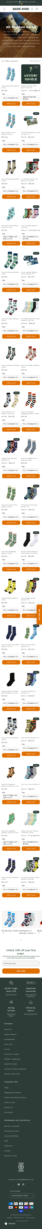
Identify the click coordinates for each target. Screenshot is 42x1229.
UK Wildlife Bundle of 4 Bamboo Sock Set (29, 180)
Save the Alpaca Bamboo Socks (10, 1064)
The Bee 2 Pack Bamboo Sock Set (29, 1157)
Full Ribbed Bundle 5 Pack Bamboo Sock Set (30, 319)
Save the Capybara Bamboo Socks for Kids (10, 785)
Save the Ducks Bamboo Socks (10, 738)
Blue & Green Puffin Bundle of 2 (28, 645)
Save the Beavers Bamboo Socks (11, 366)
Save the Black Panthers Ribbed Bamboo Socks (10, 692)
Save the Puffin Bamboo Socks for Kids (10, 226)
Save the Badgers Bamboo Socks (30, 366)
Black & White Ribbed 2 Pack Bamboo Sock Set (29, 552)
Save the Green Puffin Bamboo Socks (9, 505)
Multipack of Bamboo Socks (26, 1211)
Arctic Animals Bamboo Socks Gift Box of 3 (29, 273)
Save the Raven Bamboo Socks (10, 878)
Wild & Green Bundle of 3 (30, 738)
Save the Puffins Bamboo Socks (10, 86)
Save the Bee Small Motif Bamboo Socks (11, 645)
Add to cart (11, 104)
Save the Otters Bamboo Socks (10, 319)
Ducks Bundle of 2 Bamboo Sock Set (8, 412)
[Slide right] (25, 1219)
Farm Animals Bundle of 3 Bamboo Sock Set (30, 925)
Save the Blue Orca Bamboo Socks (8, 133)
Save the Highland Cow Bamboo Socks (29, 459)
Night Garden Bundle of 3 (30, 970)
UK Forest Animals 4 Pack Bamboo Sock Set (30, 878)
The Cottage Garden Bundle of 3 (28, 599)
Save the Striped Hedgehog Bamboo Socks (30, 412)
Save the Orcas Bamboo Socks (10, 925)
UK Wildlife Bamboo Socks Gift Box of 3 (30, 133)
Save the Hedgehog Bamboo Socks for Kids (10, 831)
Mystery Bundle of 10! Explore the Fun (29, 86)
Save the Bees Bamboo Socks (10, 599)
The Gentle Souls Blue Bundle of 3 (29, 505)
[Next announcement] (38, 2)
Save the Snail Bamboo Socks (10, 1111)
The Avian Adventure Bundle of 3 (28, 692)
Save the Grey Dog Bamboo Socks (8, 1157)
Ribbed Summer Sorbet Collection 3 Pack (29, 831)
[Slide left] (16, 1219)
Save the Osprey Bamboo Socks (11, 180)
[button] (4, 9)
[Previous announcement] (4, 2)
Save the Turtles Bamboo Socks (11, 971)
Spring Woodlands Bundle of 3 (30, 1064)
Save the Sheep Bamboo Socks (10, 273)
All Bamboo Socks (10, 1210)
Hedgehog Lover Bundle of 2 (30, 1111)
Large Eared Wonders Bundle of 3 (9, 459)
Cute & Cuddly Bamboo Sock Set (29, 226)
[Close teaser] (36, 625)
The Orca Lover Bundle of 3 (30, 785)
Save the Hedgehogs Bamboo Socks (9, 552)
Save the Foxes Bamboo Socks (10, 1018)
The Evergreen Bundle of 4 (30, 1017)
